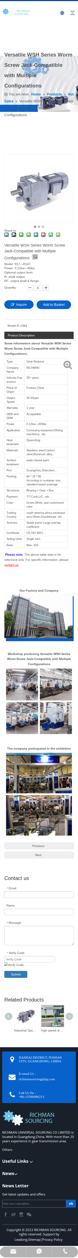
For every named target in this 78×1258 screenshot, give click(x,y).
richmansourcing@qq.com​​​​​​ (37, 1079)
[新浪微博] (14, 1214)
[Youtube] (22, 1214)
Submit (16, 974)
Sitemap (34, 1239)
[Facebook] (6, 1214)
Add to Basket (54, 304)
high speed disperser (52, 1030)
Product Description (21, 335)
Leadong (21, 1239)
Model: (12, 325)
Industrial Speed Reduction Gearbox (25, 1030)
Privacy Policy (52, 1239)
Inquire (21, 304)
